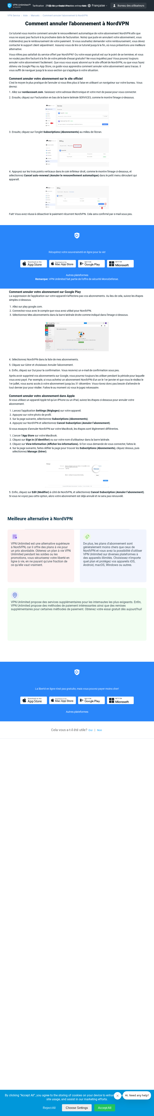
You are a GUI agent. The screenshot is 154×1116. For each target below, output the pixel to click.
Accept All (104, 1107)
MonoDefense (110, 279)
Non (99, 730)
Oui (90, 730)
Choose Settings (77, 1107)
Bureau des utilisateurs (131, 5)
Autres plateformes (77, 275)
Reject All (49, 1107)
